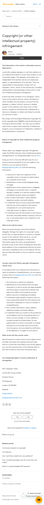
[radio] (16, 417)
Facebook (3, 404)
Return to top (7, 434)
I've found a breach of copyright (14, 448)
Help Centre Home (9, 496)
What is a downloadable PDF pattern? (16, 466)
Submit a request (30, 428)
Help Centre (6, 11)
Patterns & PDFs (17, 11)
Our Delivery (7, 452)
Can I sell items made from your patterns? (17, 456)
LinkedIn (9, 404)
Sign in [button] (35, 4)
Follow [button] (22, 58)
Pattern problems (29, 11)
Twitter (6, 404)
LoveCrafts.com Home (10, 499)
